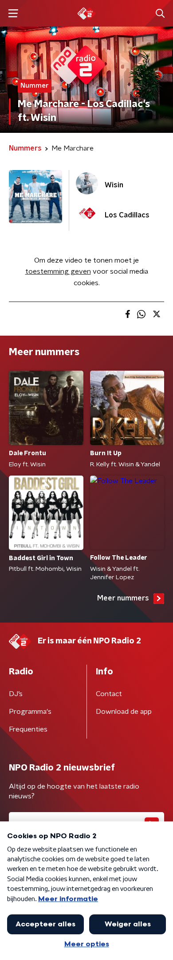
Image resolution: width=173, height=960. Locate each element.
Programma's (30, 711)
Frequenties (28, 729)
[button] (13, 13)
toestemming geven (58, 271)
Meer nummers (123, 598)
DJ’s (16, 693)
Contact (109, 693)
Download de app (124, 711)
